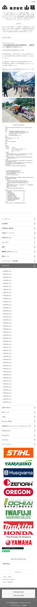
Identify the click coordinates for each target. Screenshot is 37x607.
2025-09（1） (8, 295)
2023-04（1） (8, 362)
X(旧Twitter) (6, 430)
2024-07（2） (8, 326)
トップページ (6, 219)
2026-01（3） (8, 286)
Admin (25, 605)
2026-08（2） (8, 271)
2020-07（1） (8, 390)
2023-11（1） (8, 347)
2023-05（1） (8, 359)
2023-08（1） (8, 356)
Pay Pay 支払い (7, 421)
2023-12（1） (8, 344)
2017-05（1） (8, 396)
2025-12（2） (8, 289)
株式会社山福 (14, 602)
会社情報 (5, 223)
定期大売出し (7, 563)
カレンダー (5, 242)
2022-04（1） (8, 377)
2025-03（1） (8, 307)
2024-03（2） (8, 335)
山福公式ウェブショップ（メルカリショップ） (17, 426)
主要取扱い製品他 (7, 228)
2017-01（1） (8, 399)
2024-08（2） (8, 323)
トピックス (5, 265)
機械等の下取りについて (10, 251)
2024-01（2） (8, 341)
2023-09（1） (8, 353)
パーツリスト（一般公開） (10, 261)
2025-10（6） (8, 292)
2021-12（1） (8, 380)
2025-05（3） (8, 301)
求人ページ (5, 412)
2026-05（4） (8, 277)
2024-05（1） (8, 332)
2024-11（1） (8, 313)
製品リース (5, 256)
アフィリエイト (7, 444)
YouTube (5, 440)
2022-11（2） (8, 368)
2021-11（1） (8, 383)
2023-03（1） (8, 365)
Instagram (5, 435)
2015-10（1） (8, 402)
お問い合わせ (6, 407)
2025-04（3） (8, 304)
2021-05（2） (8, 386)
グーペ (20, 605)
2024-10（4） (8, 316)
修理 (3, 247)
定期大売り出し (7, 237)
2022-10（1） (8, 371)
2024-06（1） (8, 329)
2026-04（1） (8, 280)
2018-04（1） (8, 393)
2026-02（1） (8, 283)
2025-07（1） (8, 298)
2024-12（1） (8, 310)
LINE (3, 417)
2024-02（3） (8, 338)
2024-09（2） (8, 319)
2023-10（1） (8, 350)
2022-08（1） (8, 374)
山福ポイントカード (8, 233)
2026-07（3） (8, 274)
